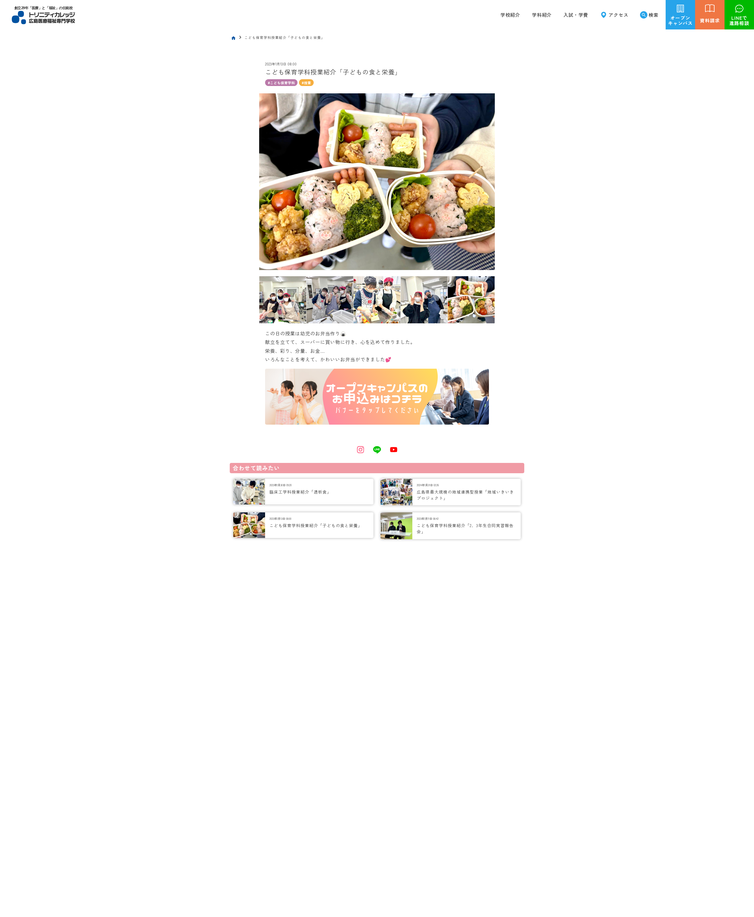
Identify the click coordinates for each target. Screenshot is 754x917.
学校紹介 (510, 14)
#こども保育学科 (281, 82)
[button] (542, 14)
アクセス (618, 14)
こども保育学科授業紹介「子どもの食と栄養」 (315, 525)
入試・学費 (575, 14)
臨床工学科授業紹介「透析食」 (300, 492)
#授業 (306, 82)
